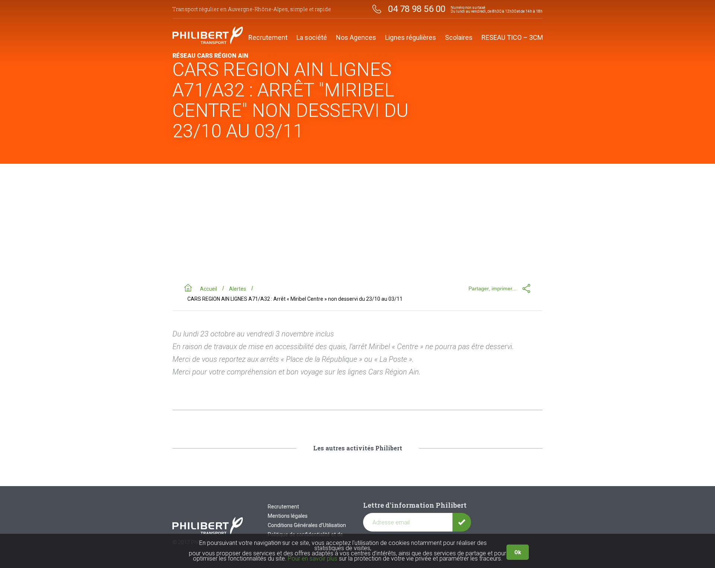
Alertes (237, 288)
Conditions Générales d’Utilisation (307, 525)
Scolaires (459, 37)
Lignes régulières (410, 37)
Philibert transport (207, 35)
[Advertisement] (357, 219)
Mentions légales (288, 516)
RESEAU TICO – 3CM (512, 37)
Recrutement (267, 37)
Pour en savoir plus (312, 558)
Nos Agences (356, 37)
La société (311, 37)
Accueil (208, 288)
